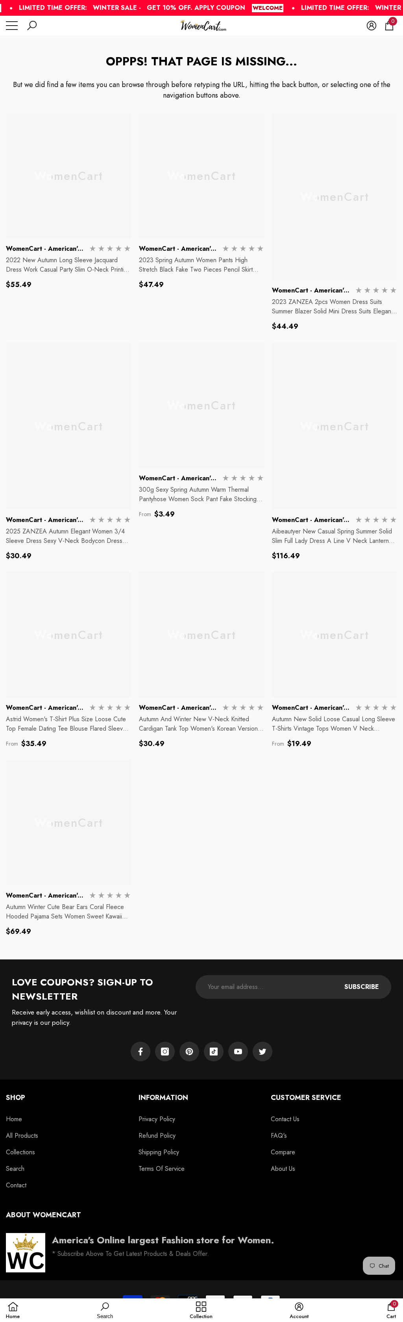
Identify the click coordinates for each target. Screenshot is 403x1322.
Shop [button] (15, 1097)
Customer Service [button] (306, 1097)
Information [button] (163, 1097)
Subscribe (361, 986)
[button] (32, 25)
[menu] (12, 25)
